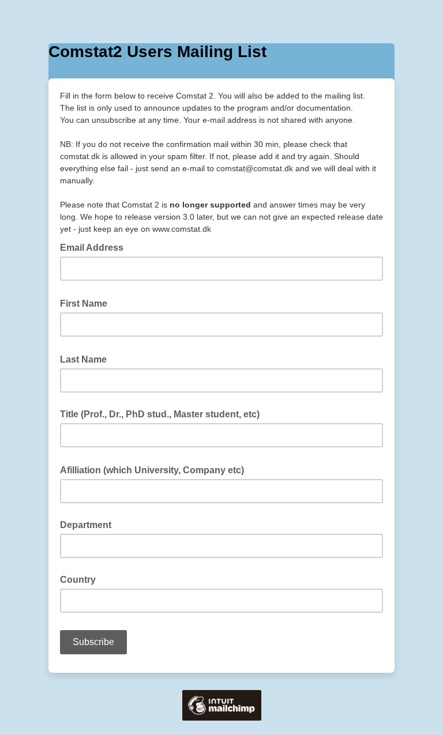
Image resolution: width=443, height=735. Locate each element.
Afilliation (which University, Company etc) (155, 469)
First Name (87, 302)
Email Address (95, 246)
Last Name (87, 358)
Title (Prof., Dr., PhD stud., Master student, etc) (160, 414)
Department (85, 525)
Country (78, 580)
